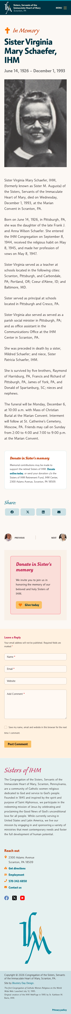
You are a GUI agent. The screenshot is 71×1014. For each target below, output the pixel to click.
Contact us (15, 887)
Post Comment (18, 744)
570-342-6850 (18, 881)
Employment (16, 874)
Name (11, 656)
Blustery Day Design (23, 983)
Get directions (17, 868)
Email (10, 668)
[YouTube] (22, 898)
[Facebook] (6, 898)
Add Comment (16, 693)
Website (11, 681)
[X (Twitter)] (14, 898)
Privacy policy (59, 1009)
